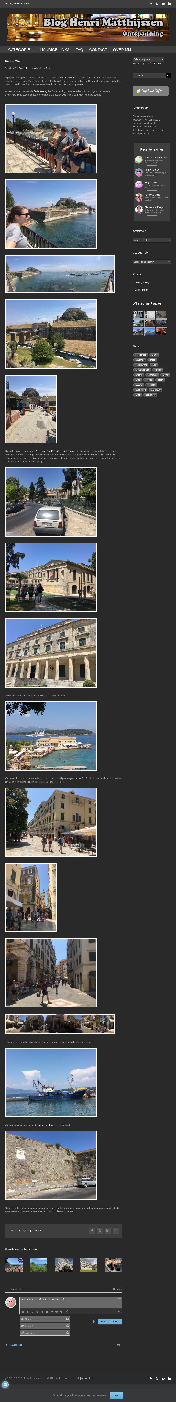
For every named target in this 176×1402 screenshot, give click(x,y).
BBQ (154, 354)
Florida (149, 379)
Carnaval (152, 374)
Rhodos (151, 384)
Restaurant (141, 364)
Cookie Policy (141, 289)
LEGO (139, 384)
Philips (158, 369)
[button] (7, 1265)
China (165, 374)
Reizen (29, 68)
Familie (21, 68)
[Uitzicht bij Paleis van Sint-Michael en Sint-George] (51, 736)
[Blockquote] (51, 1312)
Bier (138, 394)
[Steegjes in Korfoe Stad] (51, 822)
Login (118, 1289)
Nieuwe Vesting (45, 1125)
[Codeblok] (56, 1312)
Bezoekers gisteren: (143, 126)
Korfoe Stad (71, 77)
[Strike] (37, 1312)
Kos (154, 364)
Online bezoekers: (142, 116)
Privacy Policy (142, 282)
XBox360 (156, 389)
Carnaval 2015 (153, 194)
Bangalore (151, 394)
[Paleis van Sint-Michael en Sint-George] (51, 502)
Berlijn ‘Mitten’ (152, 169)
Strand (139, 374)
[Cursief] (27, 1312)
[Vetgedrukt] (22, 1312)
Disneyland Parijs (154, 207)
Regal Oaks (151, 182)
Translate (156, 63)
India (152, 359)
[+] (66, 1311)
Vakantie (38, 68)
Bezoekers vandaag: (143, 123)
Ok (116, 1395)
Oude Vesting (40, 91)
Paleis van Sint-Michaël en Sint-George (55, 451)
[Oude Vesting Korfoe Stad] (51, 138)
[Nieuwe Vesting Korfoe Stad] (51, 1165)
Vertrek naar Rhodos (156, 157)
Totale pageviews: (142, 133)
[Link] (61, 1312)
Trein (160, 379)
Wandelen (141, 389)
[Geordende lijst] (42, 1312)
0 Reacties (49, 68)
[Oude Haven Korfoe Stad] (51, 1082)
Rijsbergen (141, 354)
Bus (138, 379)
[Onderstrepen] (32, 1312)
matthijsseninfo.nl (83, 1378)
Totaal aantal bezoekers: (145, 130)
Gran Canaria (142, 369)
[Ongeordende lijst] (47, 1312)
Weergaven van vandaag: (146, 119)
